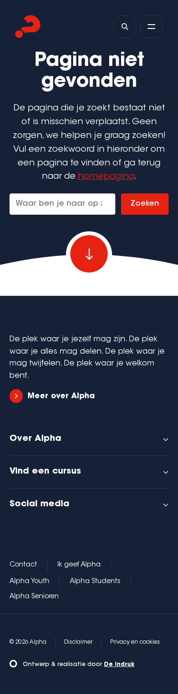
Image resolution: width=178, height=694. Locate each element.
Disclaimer (78, 642)
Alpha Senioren (34, 597)
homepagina (106, 177)
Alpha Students (95, 581)
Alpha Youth (29, 581)
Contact (23, 565)
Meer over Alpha (61, 396)
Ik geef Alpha (79, 565)
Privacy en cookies (135, 642)
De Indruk (119, 664)
